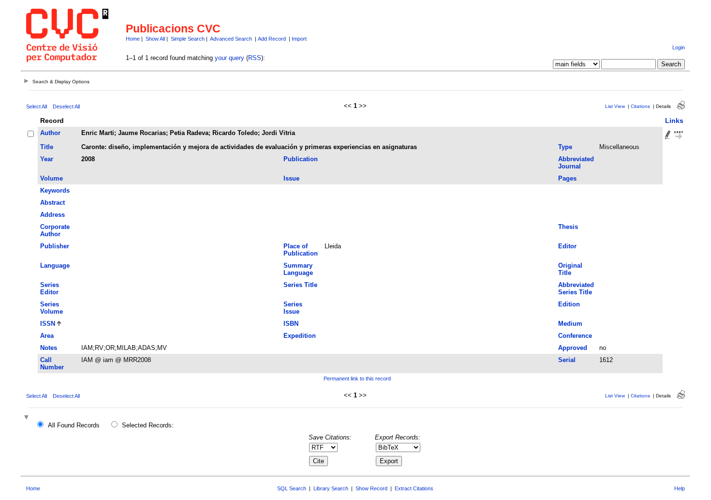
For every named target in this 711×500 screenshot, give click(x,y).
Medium (570, 323)
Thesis (568, 226)
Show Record (371, 488)
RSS (254, 57)
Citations (640, 106)
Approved (572, 347)
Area (47, 335)
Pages (567, 178)
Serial (567, 360)
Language (55, 265)
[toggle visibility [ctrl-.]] (27, 418)
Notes (48, 347)
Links (674, 120)
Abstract (52, 202)
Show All (155, 39)
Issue (291, 178)
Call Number (52, 363)
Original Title (570, 269)
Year (46, 159)
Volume (51, 178)
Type (565, 147)
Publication (300, 159)
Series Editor (49, 288)
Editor (567, 246)
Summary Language (298, 269)
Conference (575, 335)
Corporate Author (55, 230)
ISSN (47, 323)
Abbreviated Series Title (576, 288)
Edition (569, 304)
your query (229, 57)
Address (52, 214)
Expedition (299, 335)
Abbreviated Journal (576, 162)
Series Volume (51, 308)
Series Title (300, 284)
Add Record (272, 39)
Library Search (330, 488)
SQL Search (291, 488)
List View (615, 106)
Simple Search (188, 39)
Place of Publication (300, 249)
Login (678, 47)
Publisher (54, 246)
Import (299, 39)
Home (133, 39)
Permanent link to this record (357, 378)
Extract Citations (414, 488)
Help (679, 488)
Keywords (55, 190)
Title (46, 147)
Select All (36, 106)
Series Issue (292, 308)
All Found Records (74, 425)
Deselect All (66, 106)
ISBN (290, 323)
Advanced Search (231, 39)
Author (50, 132)
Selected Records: (148, 425)
